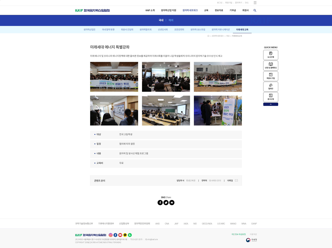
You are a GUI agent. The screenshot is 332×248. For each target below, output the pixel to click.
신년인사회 (163, 29)
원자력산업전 (89, 29)
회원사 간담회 (127, 29)
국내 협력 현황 (108, 29)
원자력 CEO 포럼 (198, 29)
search (255, 10)
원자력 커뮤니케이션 (221, 29)
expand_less (270, 104)
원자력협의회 (145, 29)
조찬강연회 (179, 29)
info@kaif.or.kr (152, 239)
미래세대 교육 (242, 29)
